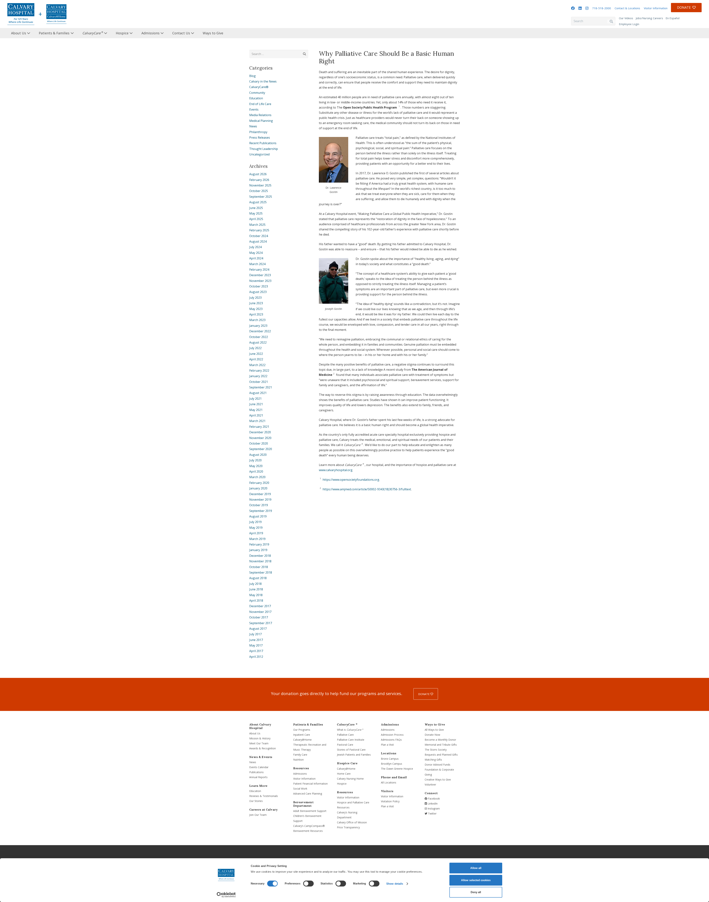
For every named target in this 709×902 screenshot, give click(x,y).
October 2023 (258, 286)
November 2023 (260, 281)
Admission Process (392, 734)
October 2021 (258, 382)
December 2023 (260, 275)
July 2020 (255, 460)
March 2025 (257, 225)
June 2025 (256, 208)
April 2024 (256, 258)
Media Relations (260, 115)
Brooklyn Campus (391, 763)
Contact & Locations (627, 8)
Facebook (433, 798)
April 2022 (256, 359)
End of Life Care (260, 104)
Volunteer (430, 784)
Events (253, 109)
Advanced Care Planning (307, 793)
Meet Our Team (258, 743)
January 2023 (258, 326)
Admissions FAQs (391, 739)
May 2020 (256, 466)
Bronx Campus (390, 758)
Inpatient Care (301, 734)
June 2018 (256, 589)
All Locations (388, 782)
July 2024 (255, 247)
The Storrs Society (436, 749)
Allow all (475, 868)
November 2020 (260, 438)
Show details (394, 883)
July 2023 (255, 298)
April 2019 (256, 533)
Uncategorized (259, 154)
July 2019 (255, 522)
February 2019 (259, 544)
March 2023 (257, 320)
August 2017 (258, 629)
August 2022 (258, 342)
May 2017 (256, 645)
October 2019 (258, 505)
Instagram (433, 808)
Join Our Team (258, 815)
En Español (672, 18)
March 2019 (257, 539)
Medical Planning (261, 121)
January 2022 (258, 376)
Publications (256, 772)
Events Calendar (258, 767)
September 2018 (260, 572)
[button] (33, 33)
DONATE (424, 694)
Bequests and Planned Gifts (441, 754)
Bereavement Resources (308, 831)
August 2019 (258, 516)
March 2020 (257, 477)
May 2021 (256, 410)
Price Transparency (348, 827)
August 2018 (258, 578)
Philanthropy (258, 132)
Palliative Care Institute (350, 739)
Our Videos (626, 18)
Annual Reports (258, 777)
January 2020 (258, 488)
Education (256, 98)
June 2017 (256, 640)
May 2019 (256, 528)
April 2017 (256, 651)
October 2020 (258, 443)
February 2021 (259, 427)
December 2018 (260, 556)
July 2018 (255, 584)
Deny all (476, 892)
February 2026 (259, 180)
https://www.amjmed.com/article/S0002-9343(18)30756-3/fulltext (367, 489)
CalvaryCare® (258, 87)
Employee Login (629, 24)
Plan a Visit (387, 744)
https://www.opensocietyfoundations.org (351, 480)
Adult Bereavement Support (309, 811)
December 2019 (260, 494)
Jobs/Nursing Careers (649, 18)
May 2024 (256, 253)
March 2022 (257, 365)
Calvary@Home (302, 739)
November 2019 (260, 500)
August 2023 (258, 292)
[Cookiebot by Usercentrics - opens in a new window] (226, 895)
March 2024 (257, 264)
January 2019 (258, 550)
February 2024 (259, 269)
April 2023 (256, 314)
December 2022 (260, 331)
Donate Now (432, 734)
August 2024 (258, 241)
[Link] (20, 14)
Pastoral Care (345, 744)
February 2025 (259, 230)
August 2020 (258, 455)
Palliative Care (345, 734)
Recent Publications (262, 143)
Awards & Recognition (262, 748)
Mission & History (259, 738)
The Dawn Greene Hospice (397, 768)
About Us (254, 733)
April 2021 (256, 415)
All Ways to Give (434, 729)
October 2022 (258, 337)
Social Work (300, 788)
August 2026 (258, 174)
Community (257, 93)
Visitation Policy (390, 801)
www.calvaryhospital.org (335, 470)
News (253, 126)
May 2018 (256, 595)
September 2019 (260, 511)
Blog (252, 76)
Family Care (300, 754)
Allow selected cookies (476, 880)
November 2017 (260, 612)
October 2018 (258, 567)
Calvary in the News (263, 81)
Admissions (300, 773)
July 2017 (255, 634)
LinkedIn (432, 803)
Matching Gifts (433, 759)
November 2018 (260, 561)
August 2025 (258, 202)
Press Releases (259, 138)
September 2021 (260, 387)
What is (350, 729)
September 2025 (260, 197)
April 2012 (256, 657)
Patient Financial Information (310, 783)
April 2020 (256, 471)
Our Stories (256, 801)
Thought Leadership (263, 149)
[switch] (308, 883)
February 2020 (259, 483)
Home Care (344, 773)
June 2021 (256, 404)
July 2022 (255, 348)
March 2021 (257, 421)
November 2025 (260, 185)
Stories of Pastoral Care (351, 749)
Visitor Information (655, 8)
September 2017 (260, 623)
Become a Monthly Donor (440, 739)
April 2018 (256, 601)
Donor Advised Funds (437, 764)
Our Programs (301, 729)
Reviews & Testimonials (263, 796)
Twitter (431, 813)
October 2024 (258, 236)
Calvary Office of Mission (352, 822)
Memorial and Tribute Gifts (441, 744)
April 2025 (256, 219)
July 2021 (255, 399)
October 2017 (258, 617)
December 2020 (260, 432)
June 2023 (256, 303)
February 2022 (259, 370)
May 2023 (256, 309)
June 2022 (256, 354)
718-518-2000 (601, 8)
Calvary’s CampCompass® (309, 826)
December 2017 (260, 606)
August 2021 (258, 393)
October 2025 (258, 191)
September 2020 (260, 449)
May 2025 (256, 213)
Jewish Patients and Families (354, 754)
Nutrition (298, 759)
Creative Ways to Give (438, 779)
